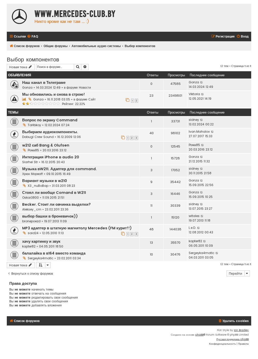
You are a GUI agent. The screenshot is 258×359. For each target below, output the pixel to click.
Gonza (27, 87)
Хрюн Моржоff (32, 174)
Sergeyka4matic (40, 258)
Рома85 (33, 150)
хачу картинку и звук (41, 241)
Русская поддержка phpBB (232, 339)
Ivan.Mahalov (199, 131)
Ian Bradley (241, 330)
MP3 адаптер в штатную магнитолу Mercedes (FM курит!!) (77, 228)
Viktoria (194, 94)
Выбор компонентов (33, 59)
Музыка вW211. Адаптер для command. (59, 168)
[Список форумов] (19, 17)
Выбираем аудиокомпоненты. (50, 131)
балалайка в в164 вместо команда (53, 253)
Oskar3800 (30, 197)
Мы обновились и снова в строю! (53, 94)
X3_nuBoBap (38, 186)
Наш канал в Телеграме (44, 82)
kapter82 (29, 246)
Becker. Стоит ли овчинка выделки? (56, 204)
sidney (194, 120)
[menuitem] (32, 36)
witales (194, 216)
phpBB (199, 335)
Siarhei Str (30, 162)
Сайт (92, 99)
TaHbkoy (34, 125)
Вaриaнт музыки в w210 (44, 180)
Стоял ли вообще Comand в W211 (54, 192)
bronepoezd (31, 221)
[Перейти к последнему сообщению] (201, 82)
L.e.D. (192, 228)
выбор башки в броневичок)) (50, 216)
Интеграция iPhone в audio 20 (50, 157)
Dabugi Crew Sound (38, 137)
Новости (85, 87)
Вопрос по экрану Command (49, 120)
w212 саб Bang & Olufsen (45, 145)
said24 (33, 233)
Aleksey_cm (31, 209)
